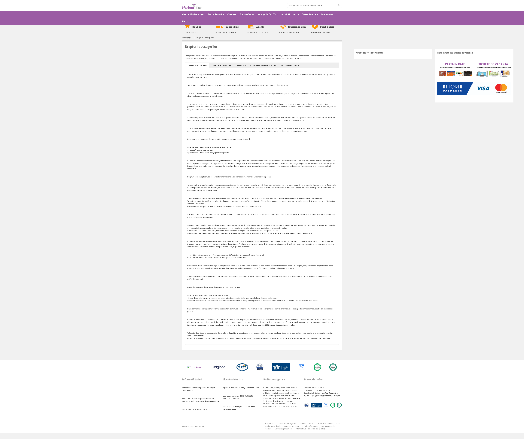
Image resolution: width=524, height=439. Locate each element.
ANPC (198, 401)
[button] (197, 65)
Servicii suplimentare (283, 429)
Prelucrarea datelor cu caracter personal (282, 426)
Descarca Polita (284, 398)
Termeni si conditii (307, 423)
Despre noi (269, 423)
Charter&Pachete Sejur (193, 14)
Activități (285, 14)
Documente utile (328, 426)
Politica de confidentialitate (329, 423)
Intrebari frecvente (310, 426)
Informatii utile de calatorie (307, 429)
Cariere (268, 429)
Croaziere (231, 14)
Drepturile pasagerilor (287, 423)
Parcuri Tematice (216, 14)
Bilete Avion (327, 14)
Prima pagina (187, 38)
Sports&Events (247, 14)
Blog (323, 429)
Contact (186, 21)
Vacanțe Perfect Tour (268, 14)
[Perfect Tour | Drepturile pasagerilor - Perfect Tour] (192, 5)
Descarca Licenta (230, 398)
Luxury (295, 14)
